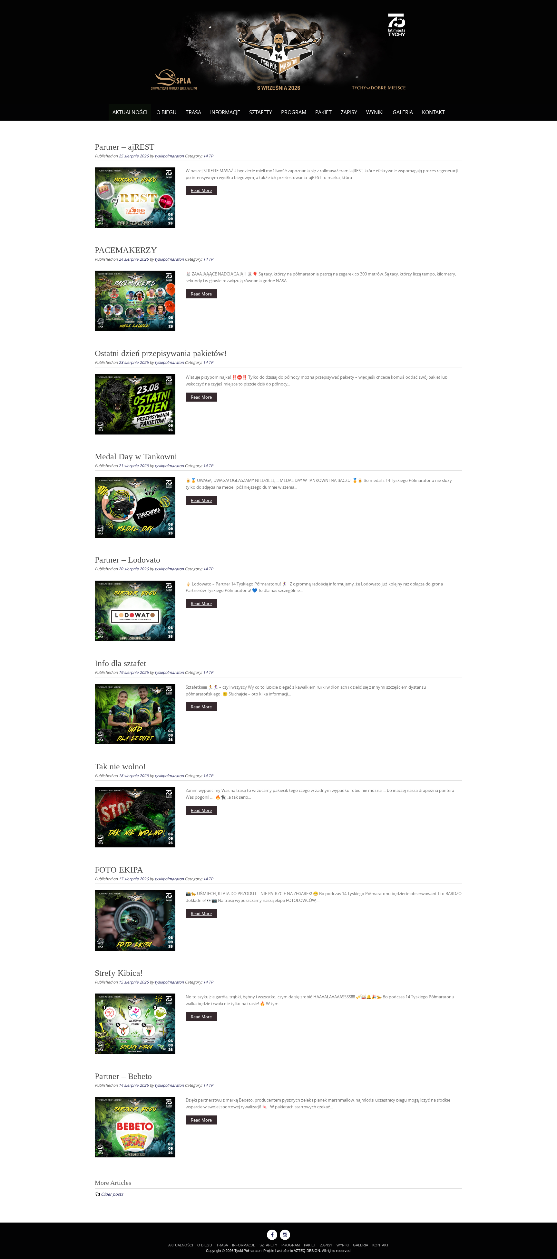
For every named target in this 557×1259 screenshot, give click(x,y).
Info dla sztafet (120, 663)
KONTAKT (433, 112)
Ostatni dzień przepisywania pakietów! (161, 353)
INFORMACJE (225, 112)
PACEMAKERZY (126, 250)
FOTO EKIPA (119, 869)
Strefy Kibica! (119, 973)
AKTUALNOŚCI (129, 112)
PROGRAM (293, 112)
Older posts (112, 1194)
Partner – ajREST (124, 147)
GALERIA (403, 112)
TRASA (193, 112)
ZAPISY (349, 112)
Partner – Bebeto (123, 1076)
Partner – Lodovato (127, 560)
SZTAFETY (260, 112)
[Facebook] (272, 1235)
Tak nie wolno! (120, 766)
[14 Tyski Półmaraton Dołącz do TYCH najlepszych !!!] (278, 51)
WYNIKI (375, 112)
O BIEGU (166, 112)
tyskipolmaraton (169, 155)
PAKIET (323, 112)
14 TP (208, 155)
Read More (201, 190)
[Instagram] (285, 1235)
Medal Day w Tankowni (136, 456)
